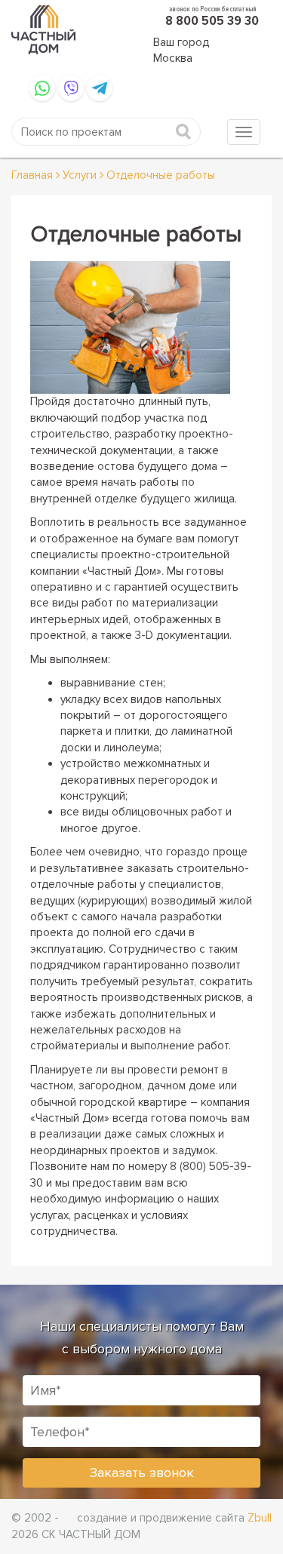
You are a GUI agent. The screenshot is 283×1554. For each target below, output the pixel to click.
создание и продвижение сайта (174, 1518)
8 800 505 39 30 (212, 20)
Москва (172, 58)
